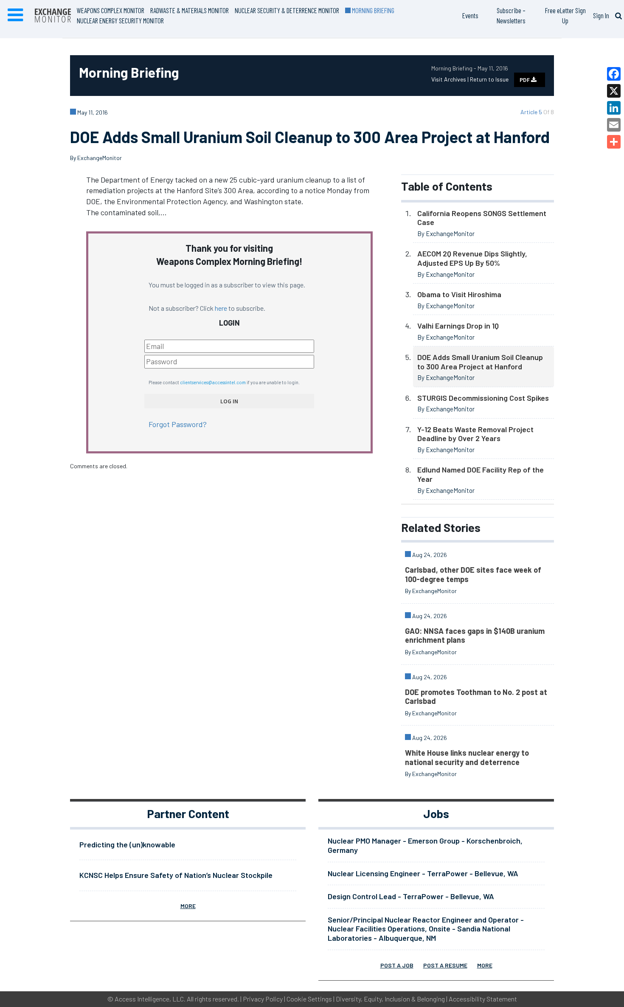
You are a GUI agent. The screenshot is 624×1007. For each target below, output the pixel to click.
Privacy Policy (263, 999)
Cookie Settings (309, 999)
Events (470, 15)
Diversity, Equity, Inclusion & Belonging (390, 999)
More (188, 905)
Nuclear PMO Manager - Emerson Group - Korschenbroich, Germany (425, 845)
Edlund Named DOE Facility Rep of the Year (480, 474)
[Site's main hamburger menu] (15, 15)
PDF (525, 80)
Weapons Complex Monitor (110, 10)
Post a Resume (445, 965)
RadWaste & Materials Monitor (189, 10)
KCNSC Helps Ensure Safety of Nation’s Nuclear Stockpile (176, 875)
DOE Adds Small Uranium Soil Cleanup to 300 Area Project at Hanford (480, 361)
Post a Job (396, 965)
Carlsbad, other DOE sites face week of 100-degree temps (473, 574)
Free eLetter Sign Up (565, 15)
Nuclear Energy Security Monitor (120, 20)
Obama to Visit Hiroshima (459, 294)
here (221, 308)
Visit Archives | (450, 79)
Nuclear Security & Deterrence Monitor (287, 10)
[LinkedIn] (613, 107)
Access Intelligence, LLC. (150, 999)
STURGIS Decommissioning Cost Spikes (483, 397)
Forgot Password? (178, 424)
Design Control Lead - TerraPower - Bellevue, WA (411, 896)
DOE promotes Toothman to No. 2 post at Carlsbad (476, 696)
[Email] (613, 124)
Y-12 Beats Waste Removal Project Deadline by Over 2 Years (475, 434)
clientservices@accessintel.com (213, 382)
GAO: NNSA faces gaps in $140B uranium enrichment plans (475, 635)
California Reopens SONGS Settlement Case (481, 217)
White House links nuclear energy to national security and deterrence (467, 757)
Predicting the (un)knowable (127, 844)
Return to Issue (489, 79)
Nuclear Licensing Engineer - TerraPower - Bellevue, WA (423, 873)
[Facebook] (613, 73)
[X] (613, 90)
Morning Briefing (372, 10)
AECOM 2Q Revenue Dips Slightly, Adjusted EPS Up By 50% (472, 258)
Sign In (601, 15)
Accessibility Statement (483, 999)
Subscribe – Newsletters (511, 15)
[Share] (613, 141)
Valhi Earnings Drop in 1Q (458, 325)
